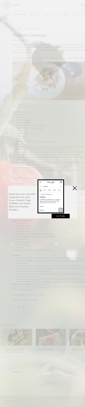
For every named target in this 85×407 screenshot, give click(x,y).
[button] (75, 188)
